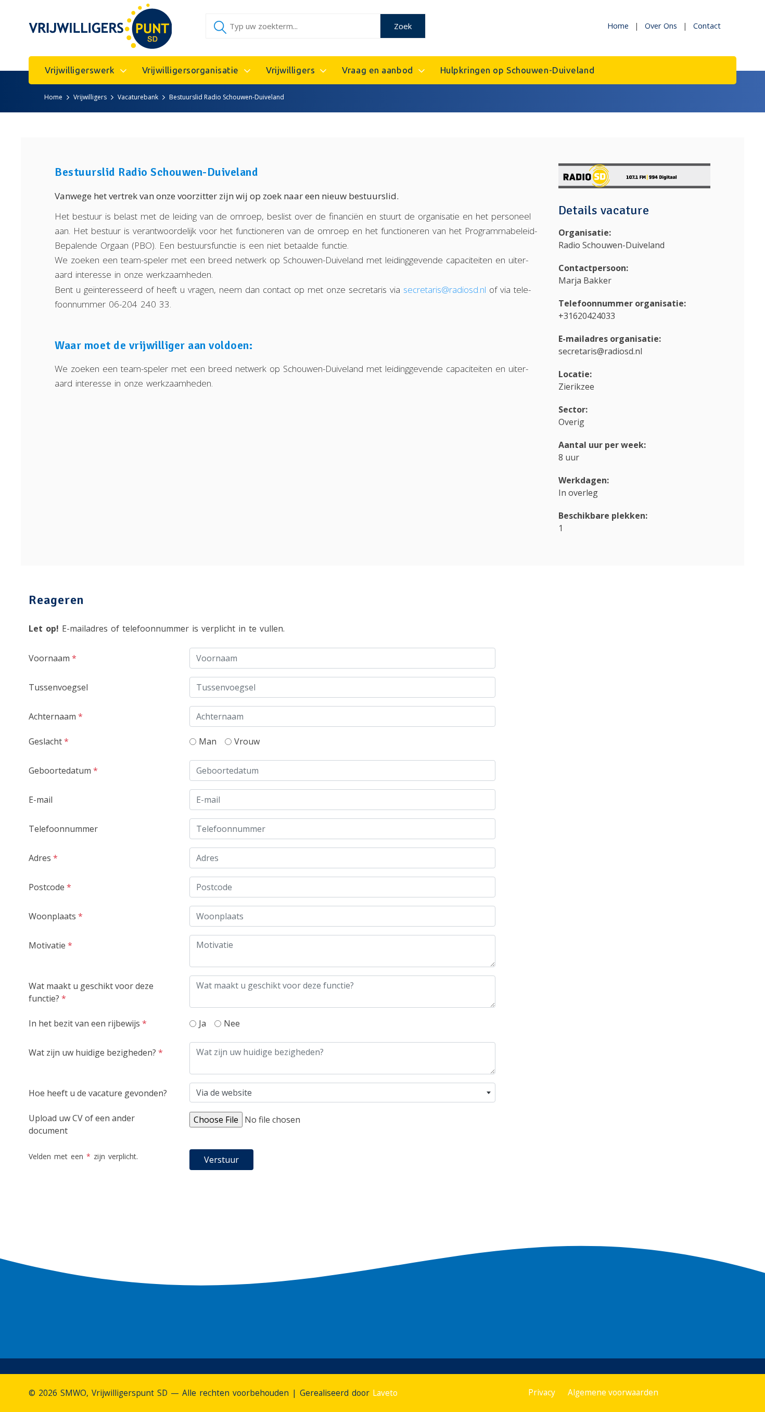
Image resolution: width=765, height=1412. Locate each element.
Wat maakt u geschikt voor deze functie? (91, 992)
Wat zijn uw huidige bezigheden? (96, 1052)
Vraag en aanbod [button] (377, 70)
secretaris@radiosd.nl (444, 290)
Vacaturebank (138, 97)
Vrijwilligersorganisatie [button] (190, 70)
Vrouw (247, 741)
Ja (202, 1023)
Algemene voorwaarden (613, 1392)
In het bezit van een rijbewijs (88, 1023)
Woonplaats (56, 916)
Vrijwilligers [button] (290, 70)
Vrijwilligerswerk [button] (80, 70)
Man (207, 741)
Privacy (541, 1392)
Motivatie (50, 945)
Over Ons (661, 25)
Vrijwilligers (90, 97)
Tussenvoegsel (58, 687)
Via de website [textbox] (224, 1092)
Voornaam (52, 658)
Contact (707, 25)
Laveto (385, 1393)
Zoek (403, 26)
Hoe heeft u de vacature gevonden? (98, 1093)
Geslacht (49, 741)
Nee (232, 1023)
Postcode (50, 887)
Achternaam (56, 716)
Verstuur (221, 1159)
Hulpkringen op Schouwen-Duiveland (517, 70)
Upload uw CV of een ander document (82, 1124)
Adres (43, 858)
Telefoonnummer (63, 829)
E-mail (41, 799)
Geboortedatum (63, 770)
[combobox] (342, 1092)
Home (618, 25)
